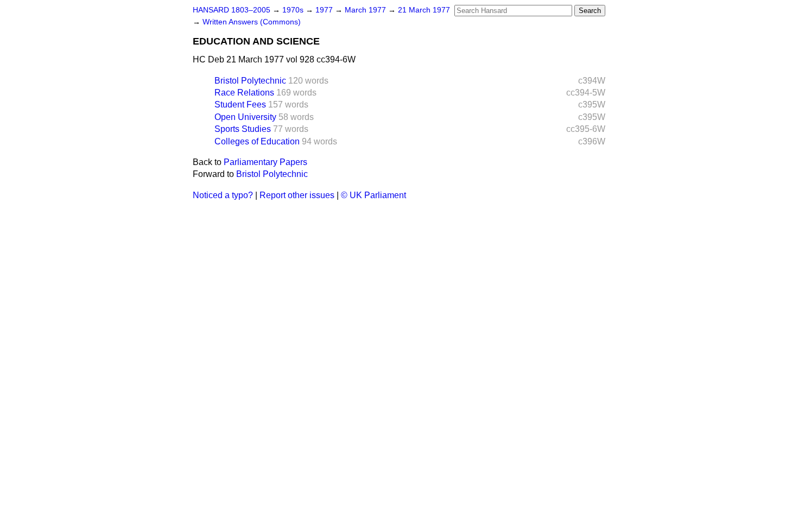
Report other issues (296, 195)
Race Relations (244, 92)
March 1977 (366, 10)
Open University (245, 117)
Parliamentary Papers (265, 162)
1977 (325, 10)
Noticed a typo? (223, 195)
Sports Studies (242, 129)
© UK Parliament (373, 195)
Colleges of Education (257, 141)
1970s (294, 10)
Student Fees (240, 104)
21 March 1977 (424, 10)
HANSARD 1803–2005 (231, 10)
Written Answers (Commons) (251, 22)
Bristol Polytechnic (250, 80)
